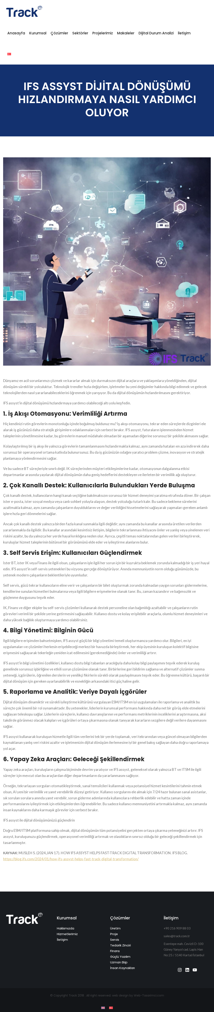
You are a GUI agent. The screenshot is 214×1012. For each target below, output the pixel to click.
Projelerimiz (102, 33)
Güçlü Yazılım (120, 956)
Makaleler (125, 33)
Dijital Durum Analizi (156, 33)
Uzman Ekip (118, 962)
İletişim (184, 33)
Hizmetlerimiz (67, 934)
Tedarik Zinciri (120, 945)
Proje (114, 934)
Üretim (115, 928)
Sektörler (80, 33)
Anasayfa (16, 33)
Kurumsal (37, 33)
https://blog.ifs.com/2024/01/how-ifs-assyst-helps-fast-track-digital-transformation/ (71, 859)
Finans (115, 951)
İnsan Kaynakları (122, 968)
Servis (114, 939)
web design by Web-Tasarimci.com (138, 995)
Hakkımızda (65, 928)
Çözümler (59, 33)
